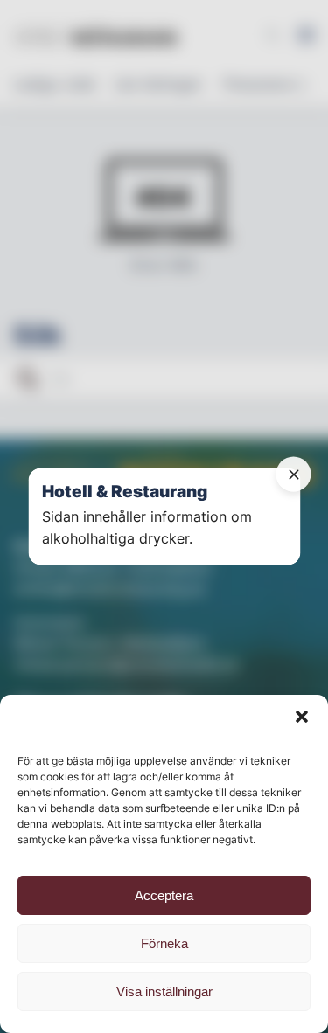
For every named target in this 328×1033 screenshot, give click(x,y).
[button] (302, 716)
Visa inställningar (164, 991)
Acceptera (164, 895)
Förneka (164, 943)
